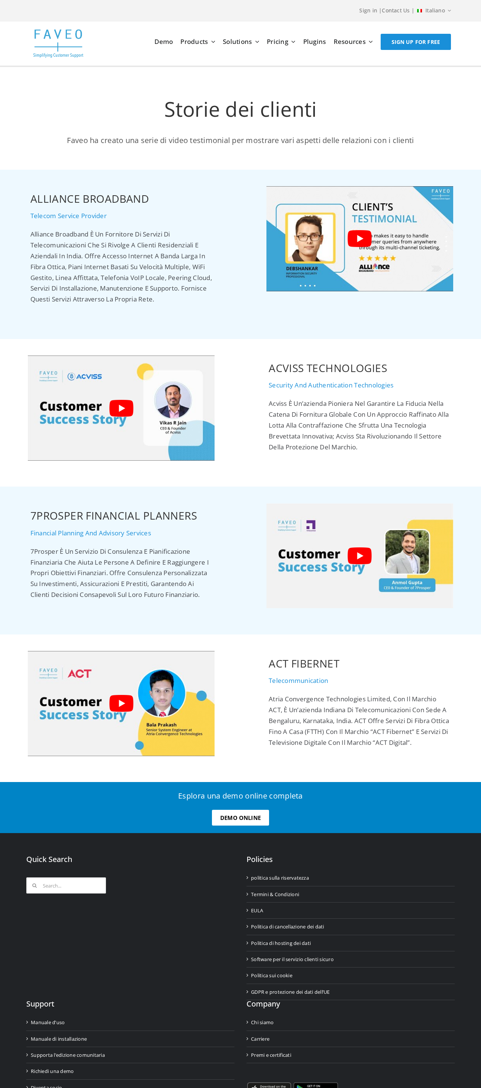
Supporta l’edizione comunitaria (68, 1055)
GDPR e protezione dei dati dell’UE (290, 992)
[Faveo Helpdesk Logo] (58, 32)
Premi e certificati (271, 1055)
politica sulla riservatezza (280, 877)
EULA (257, 910)
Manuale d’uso (48, 1022)
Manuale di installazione (59, 1038)
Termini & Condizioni (275, 894)
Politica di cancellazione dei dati (287, 926)
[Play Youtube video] (359, 238)
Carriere (260, 1038)
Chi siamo (262, 1022)
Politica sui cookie (271, 975)
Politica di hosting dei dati (281, 943)
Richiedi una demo (52, 1071)
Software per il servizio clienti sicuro (292, 959)
